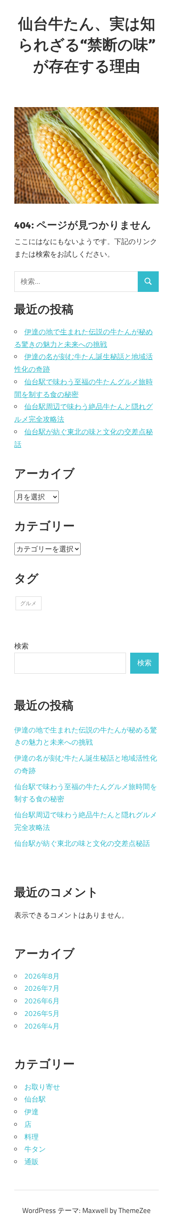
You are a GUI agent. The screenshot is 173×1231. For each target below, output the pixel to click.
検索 (21, 645)
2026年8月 (42, 976)
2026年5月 (42, 1013)
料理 (31, 1136)
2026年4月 (42, 1026)
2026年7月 (42, 988)
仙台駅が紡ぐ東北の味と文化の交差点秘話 (82, 843)
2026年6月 (42, 1000)
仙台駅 (35, 1099)
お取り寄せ (42, 1086)
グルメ (28, 603)
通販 (31, 1161)
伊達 (31, 1111)
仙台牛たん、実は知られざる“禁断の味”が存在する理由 (86, 44)
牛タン (35, 1149)
